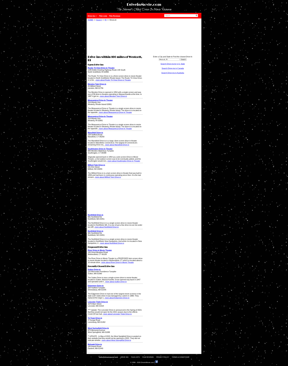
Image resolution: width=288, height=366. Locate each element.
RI (106, 20)
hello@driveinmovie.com (108, 357)
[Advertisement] (115, 38)
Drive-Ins (92, 16)
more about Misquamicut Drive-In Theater (115, 112)
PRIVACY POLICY (162, 357)
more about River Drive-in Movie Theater (117, 262)
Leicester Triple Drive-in (98, 302)
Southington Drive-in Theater (100, 149)
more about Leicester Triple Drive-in (117, 314)
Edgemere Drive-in (96, 286)
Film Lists (103, 16)
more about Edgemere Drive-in (117, 298)
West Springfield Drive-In (98, 328)
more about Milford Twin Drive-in (108, 177)
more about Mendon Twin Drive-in (113, 96)
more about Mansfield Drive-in (117, 145)
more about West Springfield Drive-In (116, 340)
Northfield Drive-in (95, 215)
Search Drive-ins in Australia (172, 73)
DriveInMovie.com (144, 4)
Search (99, 20)
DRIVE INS (124, 357)
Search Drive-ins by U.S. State (173, 64)
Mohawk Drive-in (95, 344)
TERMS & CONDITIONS (180, 357)
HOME (90, 20)
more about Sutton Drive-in (116, 282)
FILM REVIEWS (148, 357)
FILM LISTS (135, 357)
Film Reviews (114, 16)
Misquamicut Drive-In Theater (100, 100)
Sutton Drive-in (94, 269)
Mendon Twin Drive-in (97, 84)
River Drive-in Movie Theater (100, 250)
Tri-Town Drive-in (95, 318)
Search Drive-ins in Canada (173, 68)
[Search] (196, 15)
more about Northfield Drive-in (107, 227)
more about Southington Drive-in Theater (124, 161)
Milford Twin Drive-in (96, 165)
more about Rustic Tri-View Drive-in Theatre (113, 80)
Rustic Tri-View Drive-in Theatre (101, 68)
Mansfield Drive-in (95, 133)
